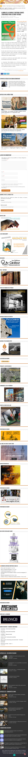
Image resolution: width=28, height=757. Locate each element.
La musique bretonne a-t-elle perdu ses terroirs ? (17, 721)
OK (14, 755)
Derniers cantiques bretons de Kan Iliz (9, 566)
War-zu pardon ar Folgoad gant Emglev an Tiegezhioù (13, 147)
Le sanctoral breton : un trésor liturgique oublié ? (17, 701)
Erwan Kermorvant (5, 16)
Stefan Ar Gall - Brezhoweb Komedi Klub (8, 637)
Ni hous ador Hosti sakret (5, 568)
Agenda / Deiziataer (8, 8)
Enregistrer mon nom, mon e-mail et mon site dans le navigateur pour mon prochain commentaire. (11, 184)
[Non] (26, 753)
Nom (2, 171)
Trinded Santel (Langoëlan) (6, 571)
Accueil (2, 8)
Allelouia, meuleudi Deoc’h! (6, 575)
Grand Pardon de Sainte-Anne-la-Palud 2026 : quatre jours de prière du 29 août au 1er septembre (13, 130)
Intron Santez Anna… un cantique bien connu (16, 669)
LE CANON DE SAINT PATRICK (13, 676)
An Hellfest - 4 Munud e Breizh (6, 634)
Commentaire (4, 160)
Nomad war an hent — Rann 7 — (7, 643)
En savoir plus (20, 70)
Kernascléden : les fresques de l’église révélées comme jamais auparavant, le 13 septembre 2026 (13, 112)
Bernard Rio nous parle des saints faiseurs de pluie (11, 5)
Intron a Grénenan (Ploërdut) (6, 569)
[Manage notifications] (25, 754)
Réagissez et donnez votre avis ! (8, 17)
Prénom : (3, 200)
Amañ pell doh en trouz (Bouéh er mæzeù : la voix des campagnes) (13, 572)
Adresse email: (4, 205)
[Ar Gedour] (14, 2)
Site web (3, 179)
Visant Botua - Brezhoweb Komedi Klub (8, 628)
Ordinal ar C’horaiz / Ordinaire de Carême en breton (10, 576)
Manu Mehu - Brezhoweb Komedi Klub (8, 631)
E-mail (2, 175)
